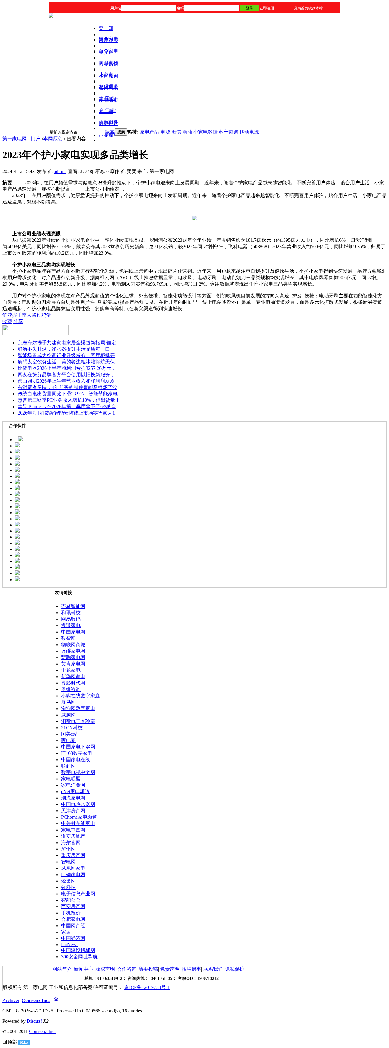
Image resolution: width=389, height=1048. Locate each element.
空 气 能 (107, 110)
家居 (66, 932)
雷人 (27, 315)
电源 (165, 131)
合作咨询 (126, 969)
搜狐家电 (71, 625)
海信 (176, 131)
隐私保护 (234, 969)
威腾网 (68, 714)
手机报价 (71, 912)
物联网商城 (73, 644)
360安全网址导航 (79, 956)
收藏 (7, 321)
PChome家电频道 (79, 817)
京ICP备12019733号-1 (147, 987)
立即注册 (267, 8)
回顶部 (9, 1042)
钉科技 (68, 887)
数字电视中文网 (78, 772)
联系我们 (213, 969)
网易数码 (71, 619)
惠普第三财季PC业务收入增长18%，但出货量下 (69, 400)
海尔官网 (71, 842)
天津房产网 (73, 810)
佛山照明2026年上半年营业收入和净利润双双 (66, 380)
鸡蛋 (46, 315)
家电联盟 (71, 778)
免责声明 (170, 969)
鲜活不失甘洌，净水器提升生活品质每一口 (64, 349)
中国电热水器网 (78, 804)
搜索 (110, 131)
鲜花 (7, 315)
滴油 (187, 131)
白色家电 (108, 51)
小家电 (106, 74)
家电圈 (68, 740)
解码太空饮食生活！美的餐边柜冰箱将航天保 (66, 361)
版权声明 (105, 969)
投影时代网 (73, 682)
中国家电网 (73, 631)
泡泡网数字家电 (78, 708)
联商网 (68, 766)
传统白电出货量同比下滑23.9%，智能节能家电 (68, 393)
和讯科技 (71, 612)
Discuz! (34, 1021)
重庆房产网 (73, 855)
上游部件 (108, 122)
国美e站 (69, 734)
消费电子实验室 (78, 721)
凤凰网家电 (73, 868)
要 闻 (106, 28)
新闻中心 (83, 969)
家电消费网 (73, 785)
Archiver (10, 1000)
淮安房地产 (73, 836)
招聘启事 (191, 969)
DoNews (69, 944)
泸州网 (68, 849)
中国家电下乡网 (78, 746)
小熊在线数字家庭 (80, 695)
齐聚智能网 (73, 606)
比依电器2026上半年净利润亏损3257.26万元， (67, 368)
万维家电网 (73, 651)
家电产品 (149, 131)
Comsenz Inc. (36, 1000)
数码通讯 (108, 86)
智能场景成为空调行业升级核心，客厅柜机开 (66, 355)
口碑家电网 (73, 874)
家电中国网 (73, 829)
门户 (35, 138)
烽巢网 (68, 880)
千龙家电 (71, 670)
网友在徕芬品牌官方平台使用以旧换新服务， (66, 374)
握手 (17, 315)
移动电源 (249, 131)
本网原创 (53, 138)
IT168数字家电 (76, 753)
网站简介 (62, 969)
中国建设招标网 (78, 950)
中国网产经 (73, 925)
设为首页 (301, 8)
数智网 (68, 638)
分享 (18, 321)
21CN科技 (72, 727)
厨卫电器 (108, 62)
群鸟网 (68, 702)
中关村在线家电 (78, 823)
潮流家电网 (73, 797)
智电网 (68, 861)
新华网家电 (73, 676)
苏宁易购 (228, 131)
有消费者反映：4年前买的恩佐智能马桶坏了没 (67, 387)
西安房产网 (73, 906)
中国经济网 (73, 938)
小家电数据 (205, 131)
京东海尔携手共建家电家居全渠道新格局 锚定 (67, 342)
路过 (36, 315)
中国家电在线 (75, 759)
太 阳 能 (107, 98)
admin (60, 171)
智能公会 (71, 900)
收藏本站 (315, 8)
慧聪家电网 (73, 657)
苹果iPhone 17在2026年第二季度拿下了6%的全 (67, 406)
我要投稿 (148, 969)
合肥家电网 (73, 919)
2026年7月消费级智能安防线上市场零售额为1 (66, 412)
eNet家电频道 (75, 791)
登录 (249, 8)
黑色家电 (108, 39)
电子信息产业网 (78, 893)
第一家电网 (14, 138)
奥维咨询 (71, 689)
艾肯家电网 (73, 663)
